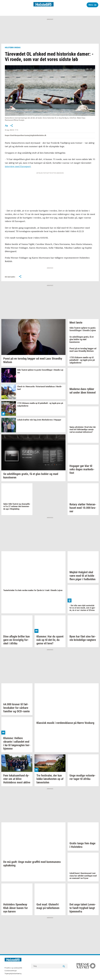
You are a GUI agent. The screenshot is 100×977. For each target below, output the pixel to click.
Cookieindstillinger (11, 971)
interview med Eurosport (18, 166)
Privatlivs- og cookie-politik (13, 968)
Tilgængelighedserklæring (13, 973)
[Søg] (64, 966)
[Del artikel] (11, 125)
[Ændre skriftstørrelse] (6, 125)
